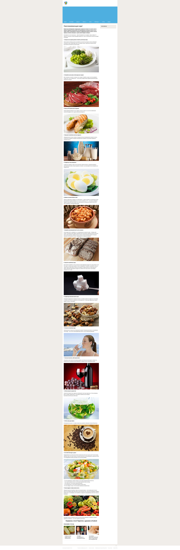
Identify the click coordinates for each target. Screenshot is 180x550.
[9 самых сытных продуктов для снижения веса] (69, 530)
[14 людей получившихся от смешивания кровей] (81, 530)
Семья (77, 21)
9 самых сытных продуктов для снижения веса (68, 537)
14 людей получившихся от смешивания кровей (81, 537)
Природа (96, 21)
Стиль (103, 21)
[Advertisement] (90, 13)
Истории (71, 21)
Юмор (65, 21)
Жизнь (84, 21)
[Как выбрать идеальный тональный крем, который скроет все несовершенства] (93, 530)
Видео (109, 21)
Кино (90, 21)
